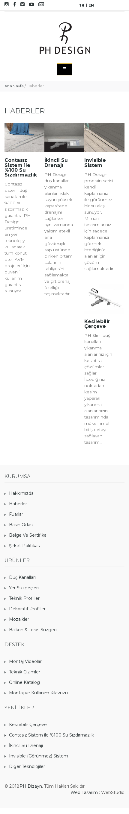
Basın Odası (21, 524)
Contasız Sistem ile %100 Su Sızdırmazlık (51, 735)
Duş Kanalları (22, 577)
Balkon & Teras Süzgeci (33, 629)
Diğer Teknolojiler (27, 766)
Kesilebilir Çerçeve (28, 724)
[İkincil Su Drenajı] (64, 138)
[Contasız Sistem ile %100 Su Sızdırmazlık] (24, 138)
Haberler (18, 503)
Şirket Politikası (24, 545)
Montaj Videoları (26, 661)
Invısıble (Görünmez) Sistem (38, 756)
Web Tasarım (84, 792)
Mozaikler (19, 619)
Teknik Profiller (24, 598)
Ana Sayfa (14, 85)
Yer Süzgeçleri (24, 588)
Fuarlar (16, 514)
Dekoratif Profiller (27, 608)
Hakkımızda (21, 493)
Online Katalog (24, 682)
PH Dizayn (31, 786)
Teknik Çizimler (24, 672)
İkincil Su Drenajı (26, 745)
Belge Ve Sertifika (27, 535)
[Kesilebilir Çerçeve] (104, 299)
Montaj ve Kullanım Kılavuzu (38, 693)
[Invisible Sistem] (104, 138)
